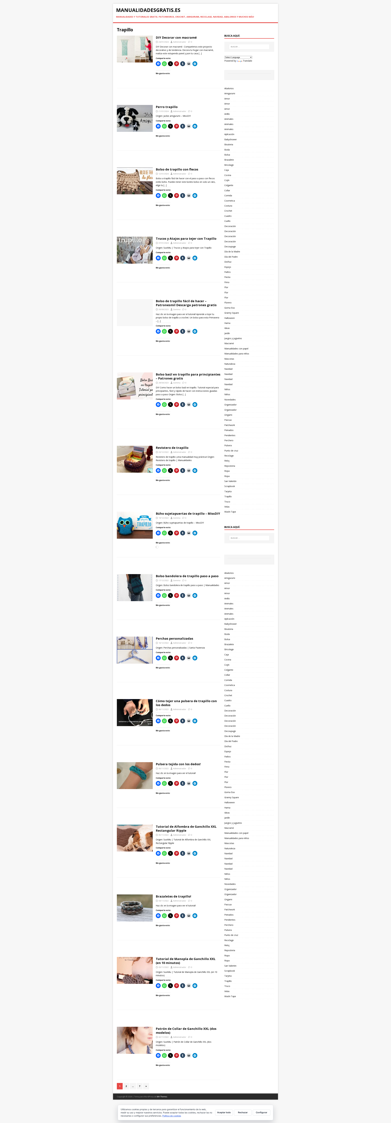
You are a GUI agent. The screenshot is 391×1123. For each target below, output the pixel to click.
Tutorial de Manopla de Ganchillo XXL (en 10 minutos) (186, 961)
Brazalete (229, 159)
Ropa (227, 470)
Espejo (227, 267)
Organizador (230, 404)
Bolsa (227, 154)
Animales (228, 118)
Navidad (228, 368)
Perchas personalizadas (174, 638)
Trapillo (228, 496)
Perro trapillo (167, 107)
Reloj (226, 460)
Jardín (227, 333)
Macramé (229, 343)
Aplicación (229, 134)
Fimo (226, 282)
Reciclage (229, 455)
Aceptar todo (224, 1112)
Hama (227, 323)
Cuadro (228, 215)
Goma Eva (229, 307)
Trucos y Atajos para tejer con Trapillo (186, 238)
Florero (228, 302)
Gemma (176, 309)
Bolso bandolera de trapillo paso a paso (187, 576)
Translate (247, 60)
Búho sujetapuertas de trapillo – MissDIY (188, 513)
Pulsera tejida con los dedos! (178, 764)
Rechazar (243, 1112)
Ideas (227, 328)
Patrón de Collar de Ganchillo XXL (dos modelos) (186, 1031)
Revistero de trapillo (172, 448)
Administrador (179, 41)
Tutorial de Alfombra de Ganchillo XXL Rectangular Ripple (186, 828)
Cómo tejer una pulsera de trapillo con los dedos (186, 703)
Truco (227, 501)
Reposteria (229, 465)
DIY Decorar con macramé (176, 37)
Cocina (227, 175)
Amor (227, 98)
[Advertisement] (168, 97)
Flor (226, 287)
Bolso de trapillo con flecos (177, 169)
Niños (227, 389)
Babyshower (230, 139)
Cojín (226, 180)
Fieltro (227, 272)
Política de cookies (171, 1115)
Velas (227, 506)
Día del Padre (231, 256)
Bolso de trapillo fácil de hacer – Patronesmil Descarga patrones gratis (186, 303)
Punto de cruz (231, 450)
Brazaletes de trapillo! (173, 896)
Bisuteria (228, 144)
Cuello (227, 221)
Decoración (230, 226)
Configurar (261, 1112)
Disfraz (227, 261)
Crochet (228, 210)
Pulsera (228, 445)
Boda (227, 149)
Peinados (229, 430)
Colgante (228, 185)
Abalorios (229, 88)
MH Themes (162, 1096)
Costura (228, 205)
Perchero (228, 440)
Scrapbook (229, 486)
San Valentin (230, 481)
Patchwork (229, 425)
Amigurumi (229, 93)
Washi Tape (230, 511)
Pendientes (229, 435)
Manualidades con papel (236, 348)
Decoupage (230, 246)
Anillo (227, 113)
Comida (228, 195)
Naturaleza (229, 363)
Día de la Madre (232, 251)
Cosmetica (229, 200)
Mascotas (229, 358)
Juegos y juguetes (233, 338)
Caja (226, 170)
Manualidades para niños (236, 353)
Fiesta (227, 277)
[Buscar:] (249, 46)
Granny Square (231, 312)
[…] (200, 53)
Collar (227, 190)
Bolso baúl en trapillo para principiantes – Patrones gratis (188, 376)
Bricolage (229, 164)
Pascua (228, 419)
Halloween (229, 318)
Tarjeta (228, 491)
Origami (228, 414)
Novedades (230, 399)
